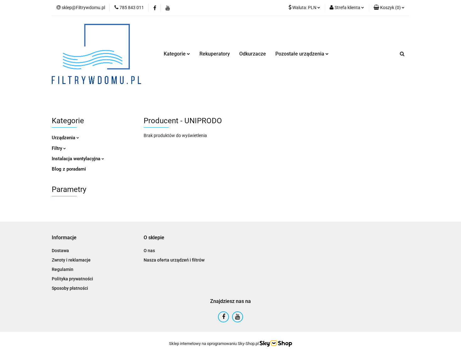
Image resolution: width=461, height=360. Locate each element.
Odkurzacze (252, 54)
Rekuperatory (214, 54)
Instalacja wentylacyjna (77, 158)
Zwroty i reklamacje (71, 259)
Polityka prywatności (72, 278)
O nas (149, 250)
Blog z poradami (69, 169)
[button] (389, 8)
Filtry (57, 148)
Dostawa (60, 250)
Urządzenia (64, 137)
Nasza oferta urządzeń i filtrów (174, 259)
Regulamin (62, 269)
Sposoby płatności (70, 288)
